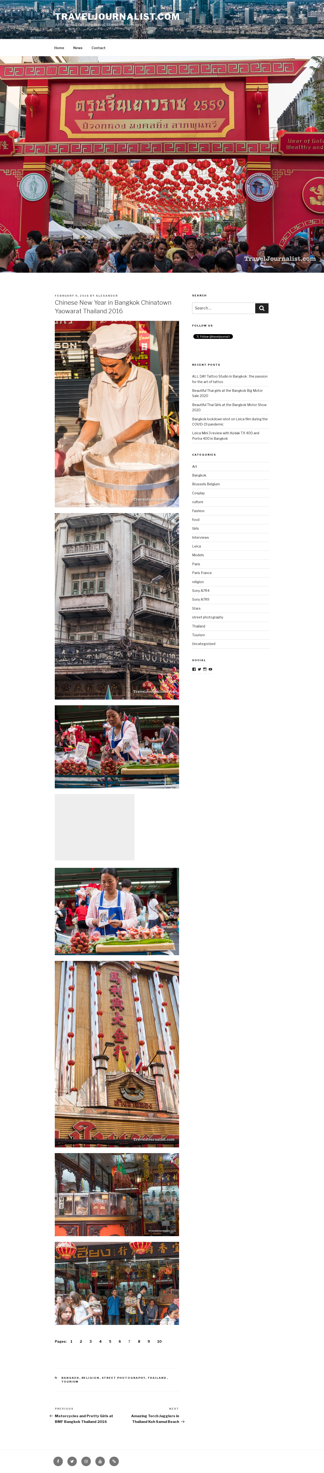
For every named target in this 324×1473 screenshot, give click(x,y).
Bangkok (70, 1377)
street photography (123, 1377)
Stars (196, 608)
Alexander (107, 295)
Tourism (70, 1381)
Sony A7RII (200, 599)
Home (59, 48)
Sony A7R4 (200, 591)
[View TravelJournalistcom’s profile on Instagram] (205, 669)
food (195, 520)
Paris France (202, 573)
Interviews (200, 537)
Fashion (198, 511)
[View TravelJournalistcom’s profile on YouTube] (210, 669)
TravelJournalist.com (117, 16)
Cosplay (198, 493)
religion (91, 1377)
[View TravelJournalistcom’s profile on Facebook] (194, 669)
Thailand (157, 1377)
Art (194, 466)
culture (197, 502)
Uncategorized (203, 644)
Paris (196, 564)
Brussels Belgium (206, 484)
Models (198, 555)
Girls (195, 528)
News (78, 48)
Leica (196, 546)
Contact (99, 48)
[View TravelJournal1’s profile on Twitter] (199, 669)
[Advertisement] (94, 827)
